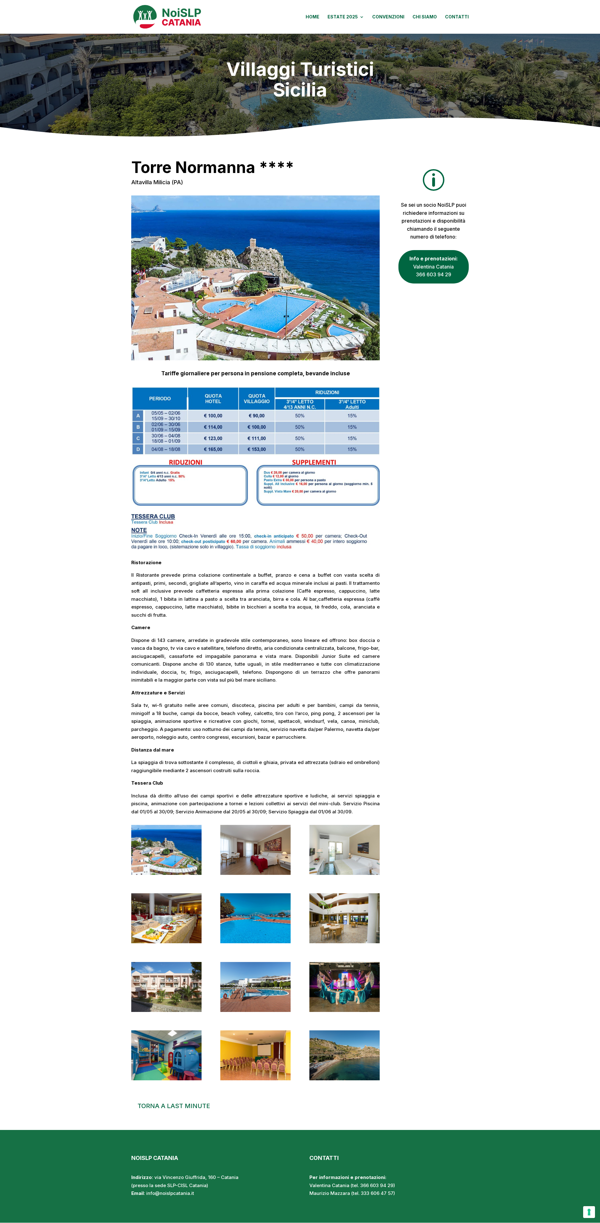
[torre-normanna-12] (344, 1079)
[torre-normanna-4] (166, 941)
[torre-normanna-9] (344, 1010)
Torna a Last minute (174, 1106)
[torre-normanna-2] (255, 873)
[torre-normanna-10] (166, 1079)
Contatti (457, 17)
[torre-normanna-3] (344, 873)
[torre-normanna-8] (255, 1010)
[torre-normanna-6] (344, 941)
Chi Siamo (424, 17)
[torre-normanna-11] (255, 1079)
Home (312, 17)
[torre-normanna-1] (166, 873)
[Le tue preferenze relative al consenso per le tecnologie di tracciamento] (589, 1212)
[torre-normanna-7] (166, 1010)
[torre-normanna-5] (255, 941)
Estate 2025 (343, 17)
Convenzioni (388, 17)
